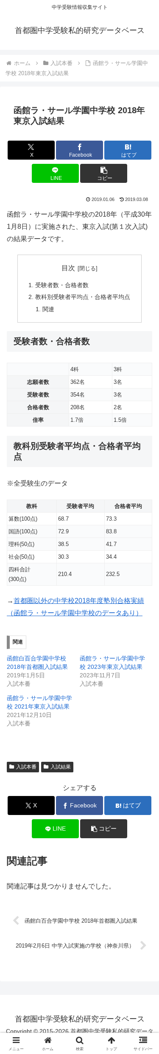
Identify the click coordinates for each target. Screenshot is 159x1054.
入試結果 (60, 767)
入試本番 (26, 767)
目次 (68, 268)
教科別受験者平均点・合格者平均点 (82, 296)
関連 (48, 309)
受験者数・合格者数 (62, 285)
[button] (103, 173)
